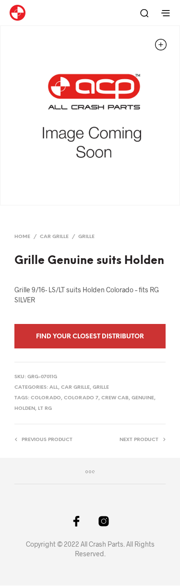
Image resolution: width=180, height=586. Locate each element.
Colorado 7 (81, 398)
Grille (86, 236)
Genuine (143, 398)
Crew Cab (115, 398)
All (53, 387)
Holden (24, 408)
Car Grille (54, 236)
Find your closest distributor (90, 337)
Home (22, 236)
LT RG (45, 408)
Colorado (46, 398)
